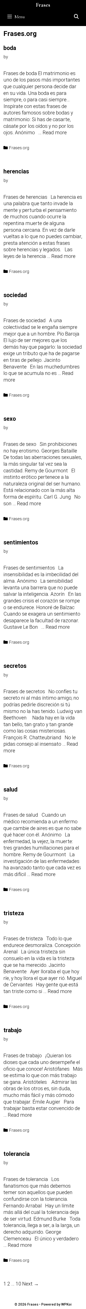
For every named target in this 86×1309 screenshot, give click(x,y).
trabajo (12, 1030)
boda (9, 48)
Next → (30, 1284)
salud (10, 789)
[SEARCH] (76, 17)
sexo (9, 418)
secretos (14, 666)
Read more (55, 132)
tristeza (13, 913)
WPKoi (66, 1304)
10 (18, 1284)
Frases (43, 4)
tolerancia (16, 1154)
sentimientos (20, 542)
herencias (16, 171)
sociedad (15, 295)
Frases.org (19, 147)
